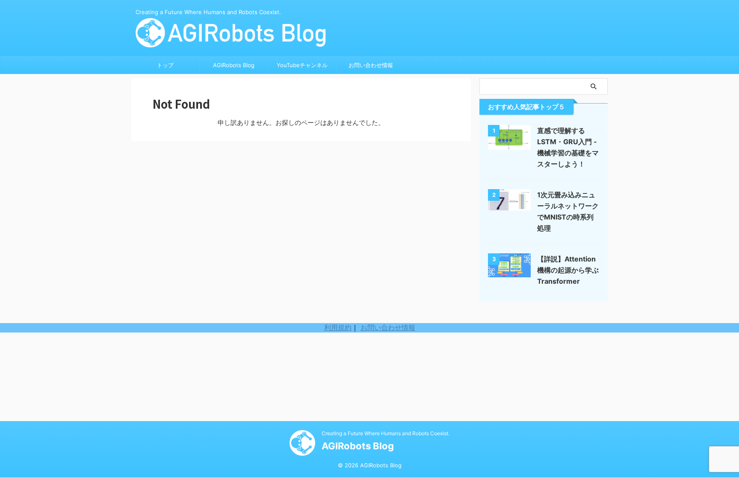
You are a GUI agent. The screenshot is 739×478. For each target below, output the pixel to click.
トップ (165, 65)
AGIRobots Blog (233, 65)
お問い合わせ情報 (371, 65)
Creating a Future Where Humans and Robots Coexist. (385, 433)
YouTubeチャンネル (302, 65)
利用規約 (338, 327)
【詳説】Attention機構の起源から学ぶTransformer (568, 270)
